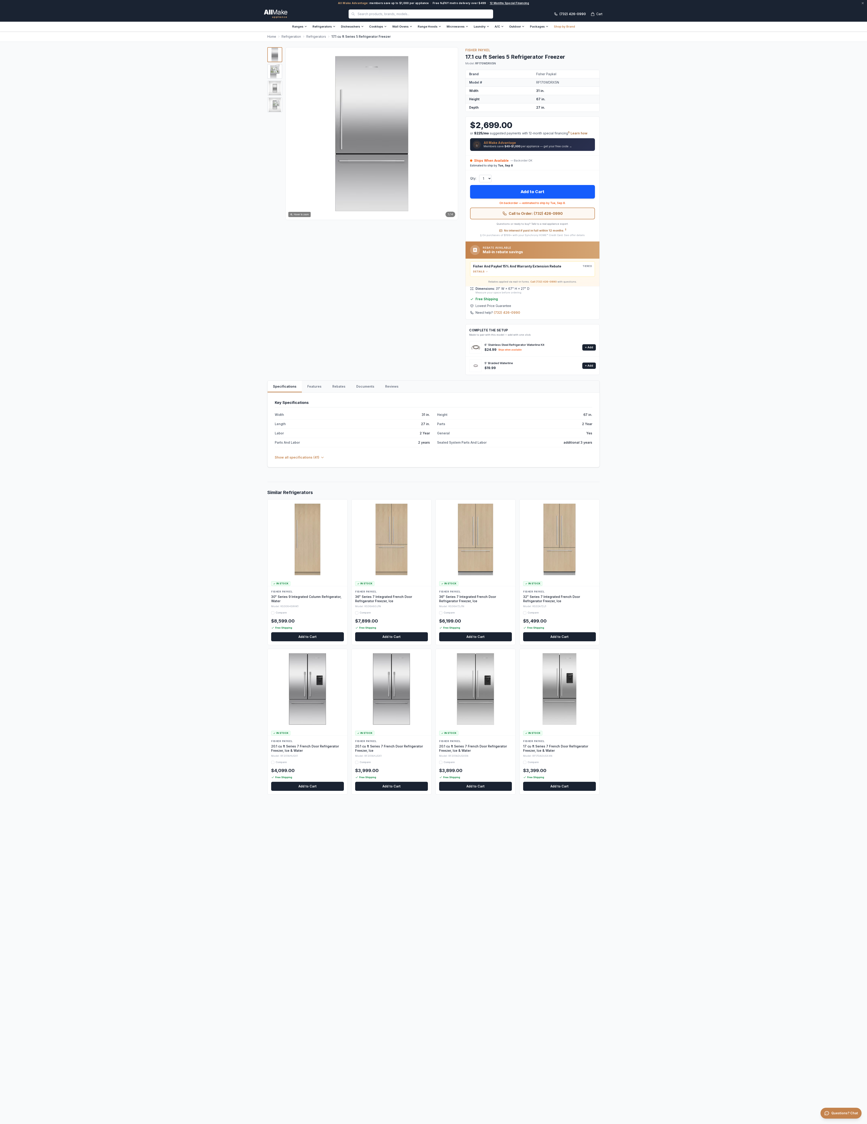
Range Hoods (428, 26)
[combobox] (421, 14)
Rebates (338, 386)
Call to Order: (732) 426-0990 (536, 213)
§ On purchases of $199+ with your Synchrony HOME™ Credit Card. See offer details (532, 235)
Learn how (579, 133)
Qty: (473, 178)
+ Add (589, 347)
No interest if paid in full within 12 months (535, 230)
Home (271, 36)
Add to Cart (532, 191)
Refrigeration (291, 36)
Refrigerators (322, 26)
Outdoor (515, 26)
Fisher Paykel (477, 50)
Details (479, 271)
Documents (365, 386)
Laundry (480, 26)
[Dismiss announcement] (862, 3)
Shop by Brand (564, 26)
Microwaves (456, 26)
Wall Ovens (400, 26)
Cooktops (376, 26)
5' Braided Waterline (499, 363)
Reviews (392, 386)
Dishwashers (350, 26)
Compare (281, 612)
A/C (497, 26)
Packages (537, 26)
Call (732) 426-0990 (543, 281)
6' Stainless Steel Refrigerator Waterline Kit (514, 345)
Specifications (284, 386)
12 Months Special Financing (509, 3)
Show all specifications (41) (297, 457)
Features (314, 386)
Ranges (297, 26)
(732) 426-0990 (507, 312)
